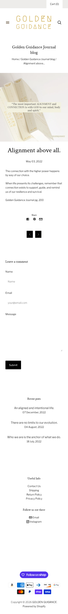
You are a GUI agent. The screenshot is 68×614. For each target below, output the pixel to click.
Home (15, 59)
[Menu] (7, 22)
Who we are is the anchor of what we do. (34, 437)
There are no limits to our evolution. (34, 422)
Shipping (34, 490)
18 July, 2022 (34, 441)
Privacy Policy (34, 498)
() (54, 3)
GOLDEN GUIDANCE (44, 602)
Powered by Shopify (34, 606)
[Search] (59, 22)
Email (8, 292)
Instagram (35, 521)
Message (10, 314)
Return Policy (34, 494)
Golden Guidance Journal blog (38, 59)
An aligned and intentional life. (34, 408)
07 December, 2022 (34, 412)
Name (9, 271)
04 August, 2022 (34, 426)
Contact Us (34, 486)
